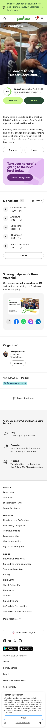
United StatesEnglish (25, 632)
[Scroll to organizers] (4, 25)
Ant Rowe (15, 217)
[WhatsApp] (23, 322)
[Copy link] (8, 322)
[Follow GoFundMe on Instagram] (20, 640)
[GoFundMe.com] (23, 18)
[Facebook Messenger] (30, 322)
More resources (11, 619)
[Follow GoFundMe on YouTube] (10, 640)
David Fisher (16, 226)
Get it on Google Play (10, 648)
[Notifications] (36, 18)
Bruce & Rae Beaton (20, 244)
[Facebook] (16, 322)
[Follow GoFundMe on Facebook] (4, 640)
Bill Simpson (16, 235)
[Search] (4, 18)
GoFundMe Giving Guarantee (28, 467)
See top (38, 201)
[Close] (43, 7)
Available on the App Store (26, 648)
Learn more (13, 10)
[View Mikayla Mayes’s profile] (5, 354)
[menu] (42, 18)
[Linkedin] (38, 322)
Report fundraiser (25, 398)
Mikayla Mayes (17, 351)
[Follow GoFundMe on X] (15, 640)
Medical (25, 378)
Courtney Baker (18, 207)
